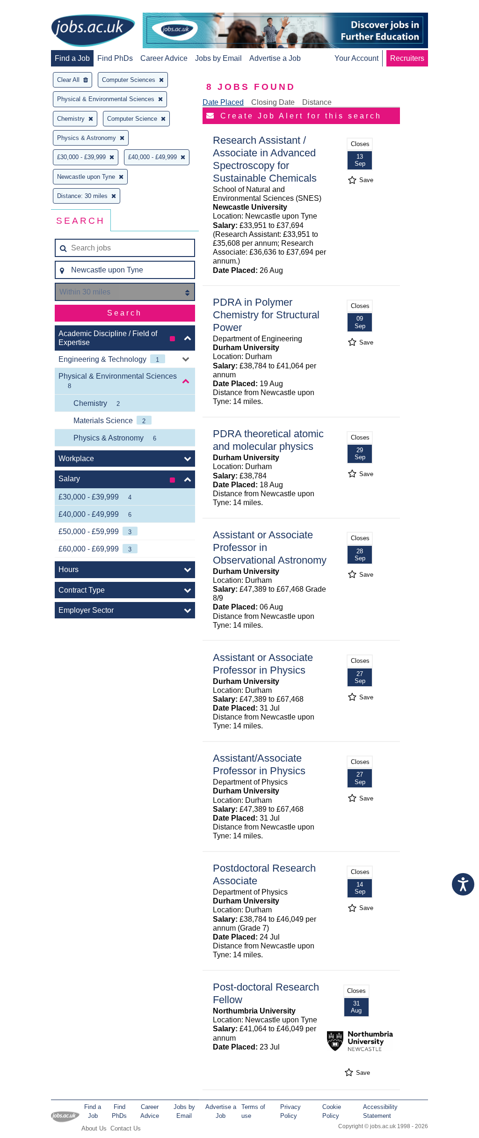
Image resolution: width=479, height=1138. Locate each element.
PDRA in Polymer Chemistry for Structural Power (266, 314)
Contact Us (125, 1128)
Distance (317, 102)
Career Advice (164, 58)
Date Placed (223, 102)
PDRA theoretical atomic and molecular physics (268, 440)
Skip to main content (37, 8)
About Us (94, 1128)
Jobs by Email (218, 58)
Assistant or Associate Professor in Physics (263, 664)
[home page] (93, 31)
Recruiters (407, 58)
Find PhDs (115, 58)
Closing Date (273, 102)
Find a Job (72, 58)
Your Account (356, 58)
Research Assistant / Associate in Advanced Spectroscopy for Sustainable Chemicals (265, 159)
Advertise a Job (275, 58)
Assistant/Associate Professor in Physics (259, 764)
